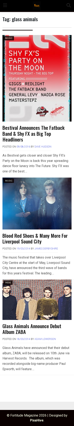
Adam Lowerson (45, 339)
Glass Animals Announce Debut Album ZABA (31, 329)
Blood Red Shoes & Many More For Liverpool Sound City (35, 238)
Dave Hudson (43, 146)
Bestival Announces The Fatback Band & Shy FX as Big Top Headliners (33, 133)
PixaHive (37, 420)
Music (8, 38)
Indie (8, 282)
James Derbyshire (46, 248)
